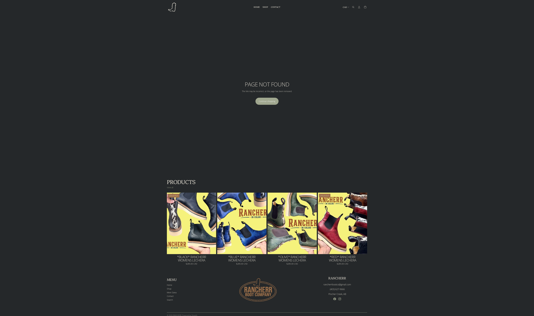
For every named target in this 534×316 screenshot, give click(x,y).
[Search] (353, 7)
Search (170, 299)
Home (169, 285)
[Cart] (365, 7)
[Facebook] (334, 299)
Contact (170, 296)
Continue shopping (267, 101)
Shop (169, 288)
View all (170, 187)
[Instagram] (339, 299)
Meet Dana (171, 292)
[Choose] (262, 249)
